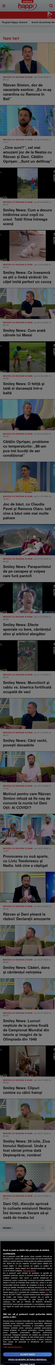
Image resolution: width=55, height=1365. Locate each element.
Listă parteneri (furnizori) (12, 1347)
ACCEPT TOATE (27, 1354)
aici (47, 1292)
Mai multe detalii (29, 1270)
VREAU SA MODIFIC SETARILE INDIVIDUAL (27, 1359)
